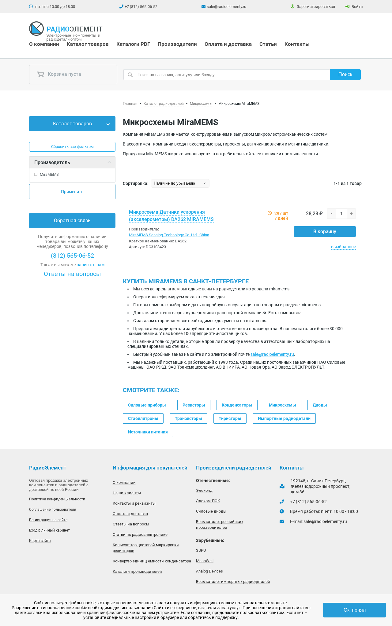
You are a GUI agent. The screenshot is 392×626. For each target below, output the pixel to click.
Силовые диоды (211, 511)
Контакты (297, 44)
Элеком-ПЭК (208, 501)
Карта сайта (40, 541)
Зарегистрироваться (315, 6)
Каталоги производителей (137, 571)
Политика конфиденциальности (57, 499)
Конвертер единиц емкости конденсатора (152, 561)
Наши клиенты (127, 493)
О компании (44, 44)
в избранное (343, 246)
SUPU (201, 550)
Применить (72, 191)
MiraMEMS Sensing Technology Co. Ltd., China (169, 235)
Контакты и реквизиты (134, 503)
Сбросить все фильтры (72, 146)
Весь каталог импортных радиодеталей (233, 581)
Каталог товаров (88, 44)
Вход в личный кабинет (49, 530)
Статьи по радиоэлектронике (140, 534)
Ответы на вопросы (72, 274)
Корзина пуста (64, 74)
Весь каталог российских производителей (219, 524)
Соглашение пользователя (52, 509)
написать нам (90, 264)
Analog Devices (209, 571)
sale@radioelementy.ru (226, 6)
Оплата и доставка (228, 44)
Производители (177, 44)
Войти (357, 6)
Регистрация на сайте (48, 520)
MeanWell (204, 560)
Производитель (52, 162)
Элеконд (204, 490)
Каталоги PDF (133, 44)
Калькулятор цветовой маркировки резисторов (146, 548)
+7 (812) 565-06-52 (141, 6)
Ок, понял (355, 610)
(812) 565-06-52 (72, 255)
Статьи (268, 44)
